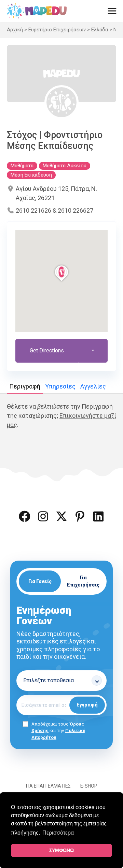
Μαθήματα (22, 166)
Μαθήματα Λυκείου (64, 166)
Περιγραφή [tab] (24, 386)
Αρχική (15, 30)
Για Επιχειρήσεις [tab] (83, 581)
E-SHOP (88, 786)
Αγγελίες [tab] (93, 386)
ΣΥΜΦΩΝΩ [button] (61, 850)
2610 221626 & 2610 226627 (54, 210)
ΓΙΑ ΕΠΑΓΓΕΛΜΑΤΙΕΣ (48, 786)
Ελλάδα (99, 30)
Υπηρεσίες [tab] (60, 386)
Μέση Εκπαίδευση (31, 175)
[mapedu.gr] (37, 11)
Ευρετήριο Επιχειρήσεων (57, 30)
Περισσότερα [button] (58, 833)
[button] (24, 516)
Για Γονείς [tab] (40, 581)
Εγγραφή (87, 704)
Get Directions (47, 350)
